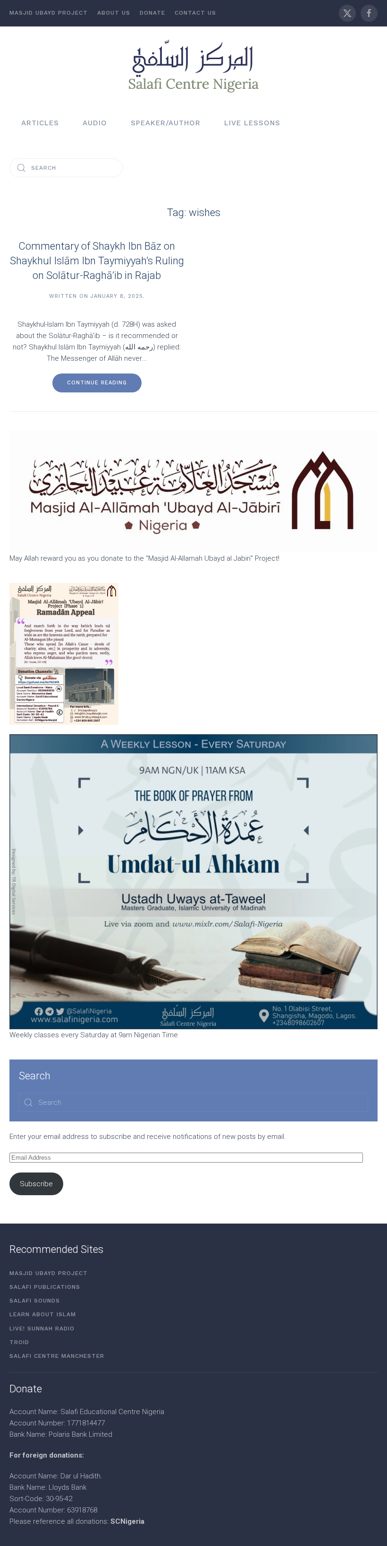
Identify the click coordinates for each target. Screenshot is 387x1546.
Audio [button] (95, 123)
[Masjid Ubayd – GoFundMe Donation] (193, 491)
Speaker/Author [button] (166, 123)
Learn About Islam (42, 1314)
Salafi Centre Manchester (56, 1356)
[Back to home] (193, 65)
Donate (152, 12)
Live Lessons (252, 123)
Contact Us (195, 12)
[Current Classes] (193, 881)
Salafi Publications (44, 1287)
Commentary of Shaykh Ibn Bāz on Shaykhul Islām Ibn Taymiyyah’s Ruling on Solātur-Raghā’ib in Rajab (97, 260)
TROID (19, 1342)
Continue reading (97, 383)
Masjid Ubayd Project (48, 12)
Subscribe (36, 1184)
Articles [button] (40, 123)
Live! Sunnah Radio (42, 1328)
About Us (113, 12)
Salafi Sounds (34, 1300)
